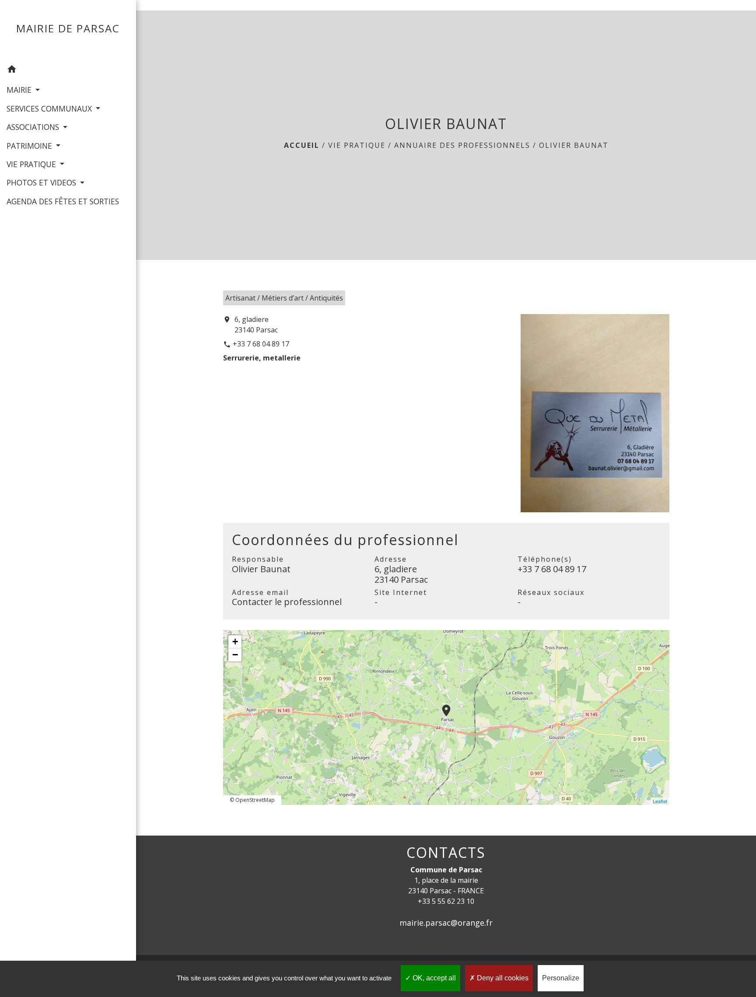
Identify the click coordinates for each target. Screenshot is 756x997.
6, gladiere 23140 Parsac (256, 325)
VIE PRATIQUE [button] (32, 164)
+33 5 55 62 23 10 (446, 901)
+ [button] (235, 641)
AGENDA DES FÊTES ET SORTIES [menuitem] (63, 201)
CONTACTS (446, 852)
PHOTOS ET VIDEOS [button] (42, 182)
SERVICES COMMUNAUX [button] (50, 108)
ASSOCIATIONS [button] (34, 127)
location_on (441, 706)
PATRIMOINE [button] (30, 145)
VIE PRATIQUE (356, 145)
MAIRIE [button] (20, 89)
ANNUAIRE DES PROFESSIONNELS (462, 145)
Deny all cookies (501, 978)
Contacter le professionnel (287, 602)
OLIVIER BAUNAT (574, 145)
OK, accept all (433, 978)
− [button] (235, 654)
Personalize (560, 978)
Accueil (301, 145)
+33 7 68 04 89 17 (261, 344)
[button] (68, 70)
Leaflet (660, 801)
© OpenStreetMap (252, 800)
